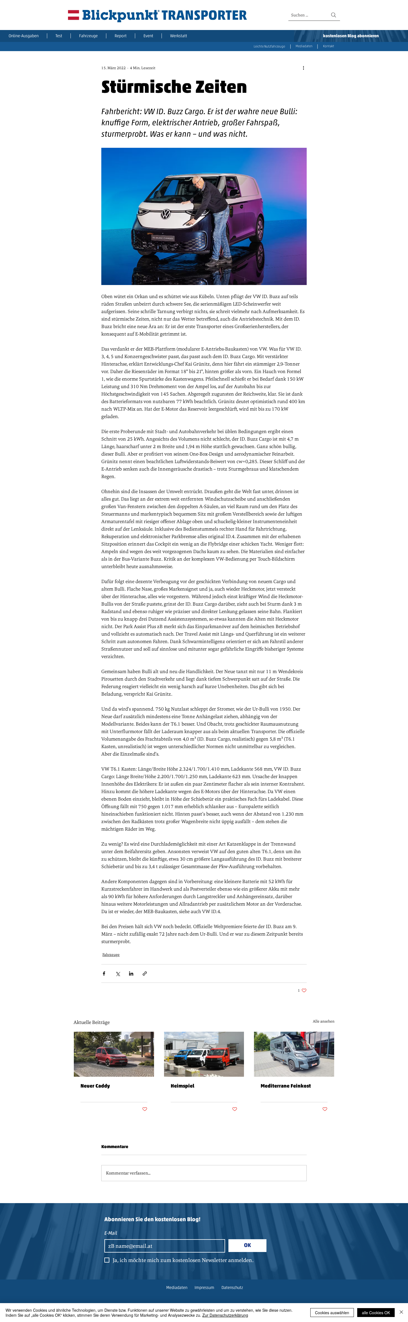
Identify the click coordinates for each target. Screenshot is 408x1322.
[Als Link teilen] (144, 973)
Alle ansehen (323, 1021)
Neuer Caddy (95, 1086)
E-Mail (110, 1233)
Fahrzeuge (111, 954)
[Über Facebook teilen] (104, 973)
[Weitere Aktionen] (303, 67)
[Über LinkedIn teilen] (131, 973)
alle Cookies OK (376, 1312)
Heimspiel (182, 1086)
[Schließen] (401, 1313)
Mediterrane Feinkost (286, 1086)
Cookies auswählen (332, 1312)
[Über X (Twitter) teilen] (117, 973)
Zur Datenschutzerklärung (225, 1315)
